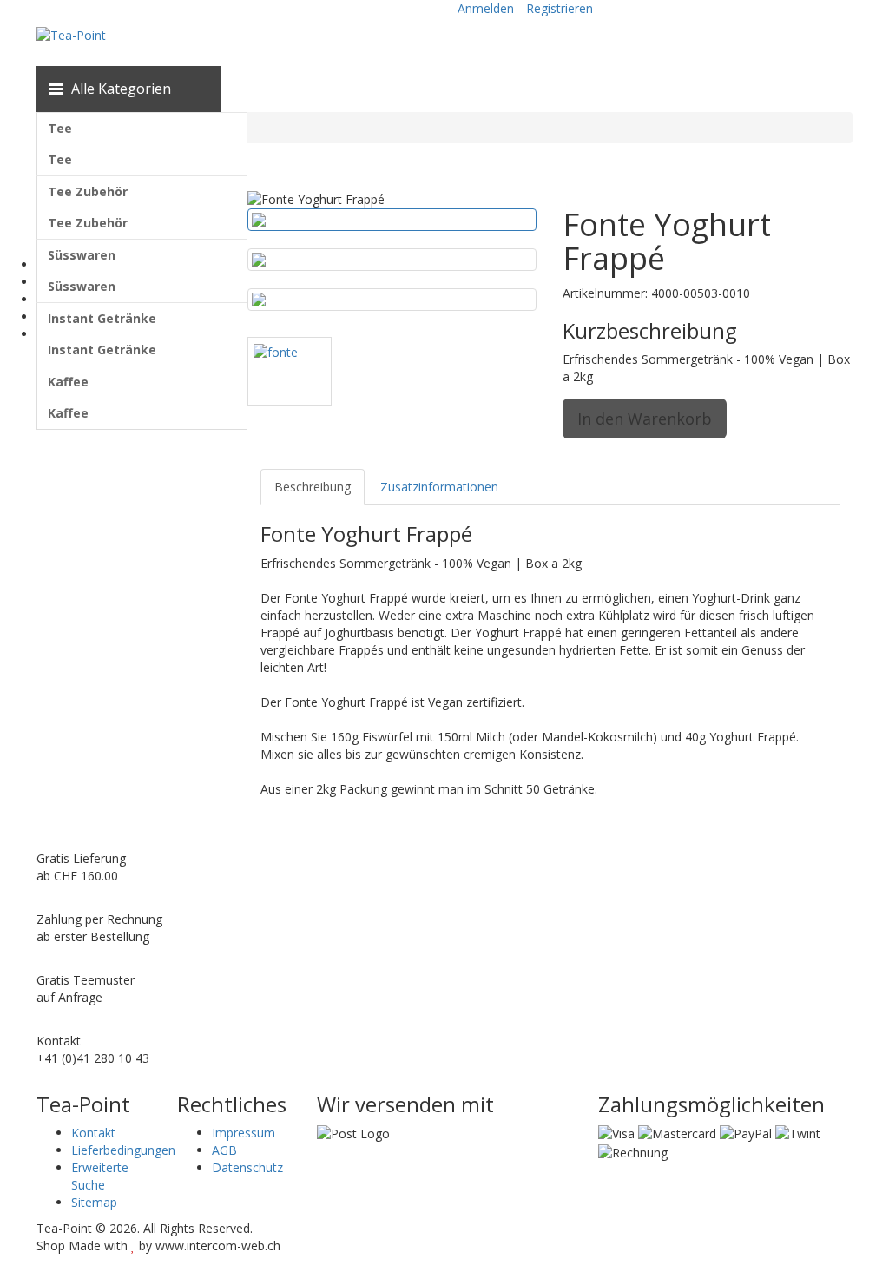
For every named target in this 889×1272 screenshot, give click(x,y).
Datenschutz (247, 1167)
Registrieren (559, 8)
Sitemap (94, 1202)
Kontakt (93, 1132)
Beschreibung (312, 486)
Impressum (243, 1132)
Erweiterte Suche (99, 1176)
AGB (224, 1150)
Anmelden (486, 8)
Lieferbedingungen (123, 1150)
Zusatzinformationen (439, 486)
